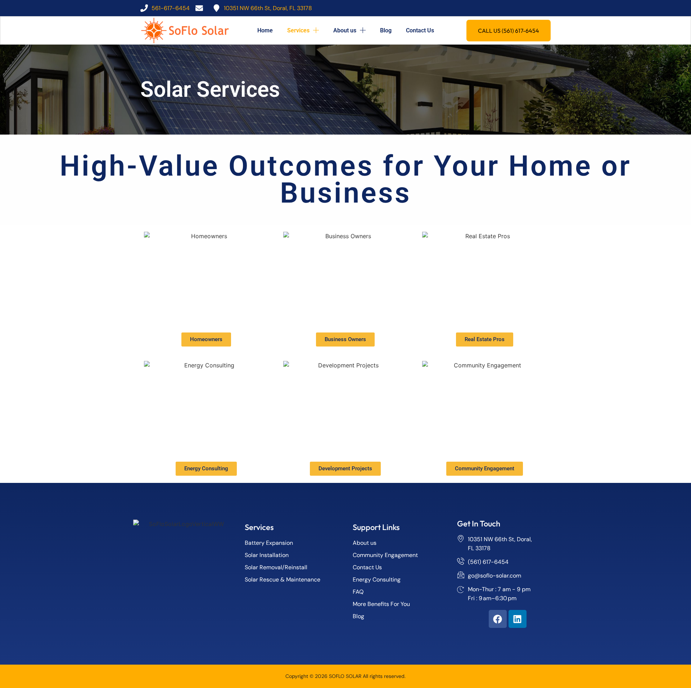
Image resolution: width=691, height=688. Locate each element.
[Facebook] (498, 619)
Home (265, 30)
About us (344, 30)
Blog (386, 30)
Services (298, 30)
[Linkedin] (518, 619)
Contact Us (420, 30)
